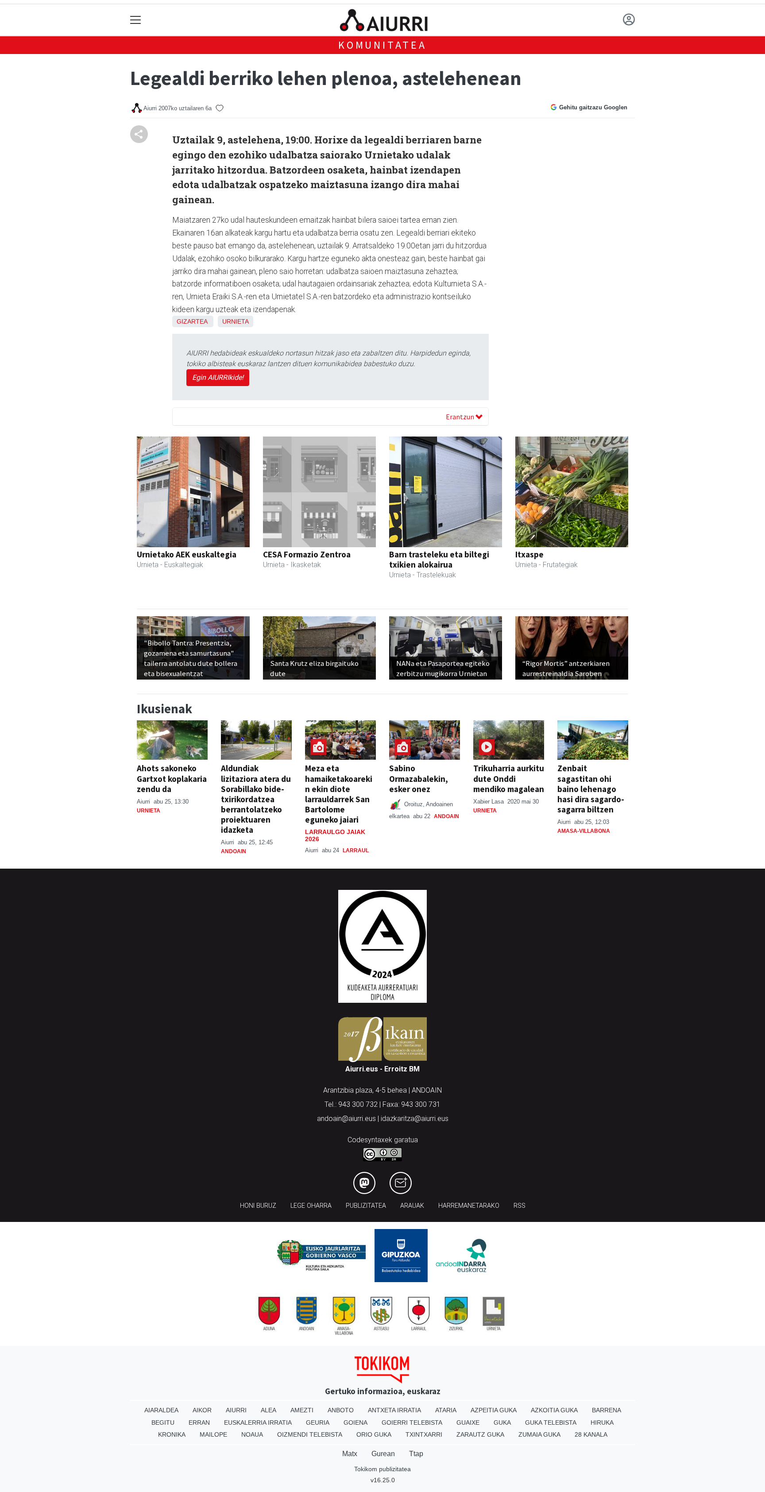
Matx (349, 1453)
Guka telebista (550, 1422)
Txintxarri (424, 1434)
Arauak (412, 1206)
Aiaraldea (161, 1410)
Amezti (301, 1410)
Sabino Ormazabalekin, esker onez (418, 778)
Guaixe (467, 1422)
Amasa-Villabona (583, 831)
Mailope (213, 1434)
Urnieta (235, 321)
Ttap (416, 1453)
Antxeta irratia (394, 1410)
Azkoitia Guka (554, 1410)
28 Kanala (591, 1434)
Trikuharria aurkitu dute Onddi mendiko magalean (508, 778)
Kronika (171, 1434)
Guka (502, 1422)
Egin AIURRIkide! (217, 377)
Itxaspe (529, 554)
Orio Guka (373, 1434)
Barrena (606, 1410)
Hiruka (602, 1422)
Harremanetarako (468, 1206)
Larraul (356, 850)
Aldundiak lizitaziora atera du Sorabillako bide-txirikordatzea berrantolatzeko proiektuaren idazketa (256, 799)
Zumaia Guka (539, 1434)
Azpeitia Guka (494, 1410)
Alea (268, 1410)
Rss (519, 1206)
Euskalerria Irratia (258, 1422)
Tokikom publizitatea (382, 1469)
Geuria (317, 1422)
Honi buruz (258, 1206)
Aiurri (236, 1410)
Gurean (383, 1453)
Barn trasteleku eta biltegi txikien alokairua (439, 559)
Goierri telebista (412, 1422)
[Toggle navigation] (135, 20)
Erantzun (460, 416)
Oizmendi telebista (309, 1434)
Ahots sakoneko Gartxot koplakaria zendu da (172, 778)
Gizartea (192, 321)
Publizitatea (366, 1206)
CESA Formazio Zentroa (307, 554)
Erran (199, 1422)
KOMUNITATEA (382, 45)
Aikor (202, 1410)
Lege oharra (311, 1206)
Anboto (341, 1410)
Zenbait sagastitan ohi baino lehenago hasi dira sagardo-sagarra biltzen (590, 788)
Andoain (233, 851)
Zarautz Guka (480, 1434)
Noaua (252, 1434)
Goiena (355, 1422)
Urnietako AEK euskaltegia (186, 554)
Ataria (445, 1410)
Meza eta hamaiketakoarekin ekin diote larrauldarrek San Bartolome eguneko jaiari (338, 793)
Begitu (162, 1422)
